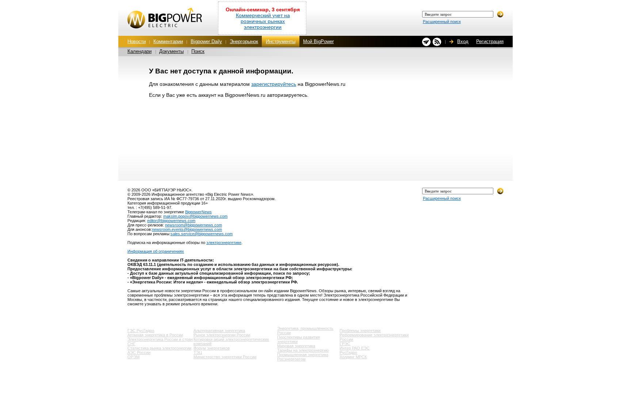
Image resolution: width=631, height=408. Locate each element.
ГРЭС (345, 344)
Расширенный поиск (442, 21)
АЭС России (138, 352)
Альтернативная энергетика (219, 330)
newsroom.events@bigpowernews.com (187, 229)
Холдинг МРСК (353, 357)
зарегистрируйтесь (273, 84)
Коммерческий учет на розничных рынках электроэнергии (263, 21)
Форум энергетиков (212, 348)
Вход (463, 41)
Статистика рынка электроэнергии (159, 348)
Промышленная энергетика (302, 354)
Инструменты (280, 41)
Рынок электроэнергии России (222, 335)
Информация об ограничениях (155, 251)
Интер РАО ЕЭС (355, 348)
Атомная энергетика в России (155, 335)
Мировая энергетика (296, 346)
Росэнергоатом (291, 359)
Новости (136, 41)
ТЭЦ (198, 352)
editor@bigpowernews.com (171, 220)
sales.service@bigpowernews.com (202, 234)
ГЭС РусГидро (140, 330)
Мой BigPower (318, 41)
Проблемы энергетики (360, 330)
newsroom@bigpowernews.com (193, 225)
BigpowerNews (198, 212)
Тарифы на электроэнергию (303, 350)
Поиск (197, 51)
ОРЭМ (133, 357)
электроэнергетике (223, 242)
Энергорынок (244, 41)
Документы (171, 51)
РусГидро (348, 352)
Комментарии (168, 41)
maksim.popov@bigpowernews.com (195, 216)
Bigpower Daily (206, 41)
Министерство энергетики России (225, 357)
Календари (139, 51)
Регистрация (490, 41)
